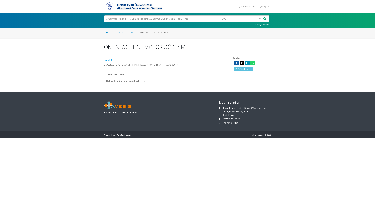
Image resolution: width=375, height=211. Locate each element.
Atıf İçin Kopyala (244, 69)
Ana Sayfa (109, 33)
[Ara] (264, 19)
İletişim (135, 112)
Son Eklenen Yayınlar (127, 33)
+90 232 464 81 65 (230, 123)
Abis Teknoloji (258, 135)
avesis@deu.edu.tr (231, 118)
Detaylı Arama (262, 24)
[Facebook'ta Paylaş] (236, 63)
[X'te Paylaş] (242, 63)
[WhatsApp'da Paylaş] (252, 63)
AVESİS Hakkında (122, 112)
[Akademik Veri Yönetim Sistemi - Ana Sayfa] (110, 6)
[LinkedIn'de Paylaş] (247, 63)
